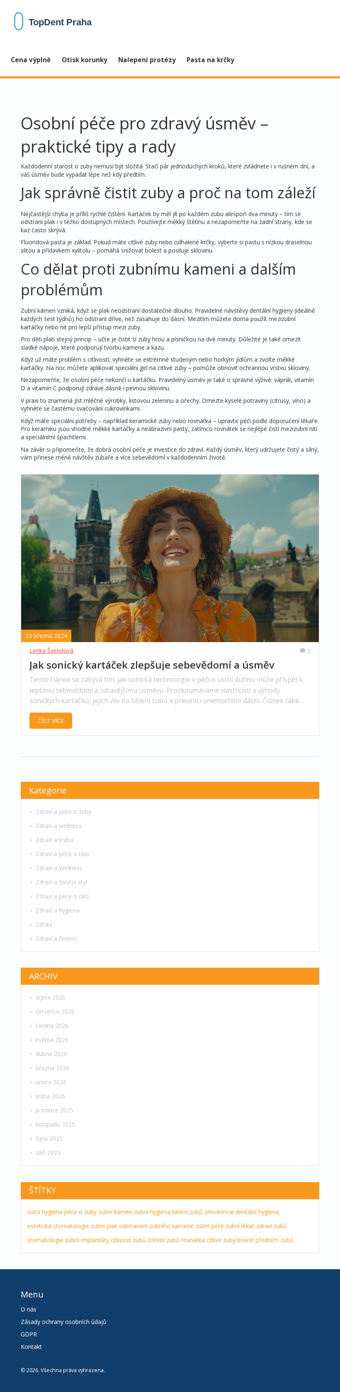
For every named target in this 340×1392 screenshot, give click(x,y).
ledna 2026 (50, 1096)
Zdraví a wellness (59, 826)
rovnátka (193, 1240)
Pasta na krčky (210, 60)
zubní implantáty (87, 1240)
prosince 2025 (54, 1110)
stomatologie (45, 1240)
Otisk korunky (84, 60)
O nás (28, 1309)
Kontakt (31, 1347)
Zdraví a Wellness (59, 868)
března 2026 (52, 1068)
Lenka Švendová (51, 651)
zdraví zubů (271, 1226)
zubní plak (104, 1226)
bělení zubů (187, 1212)
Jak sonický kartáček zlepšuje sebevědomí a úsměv (151, 664)
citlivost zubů (128, 1240)
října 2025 (49, 1138)
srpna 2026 (51, 997)
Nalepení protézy (147, 60)
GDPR (29, 1334)
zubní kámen (115, 1212)
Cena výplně (31, 60)
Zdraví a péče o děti (62, 896)
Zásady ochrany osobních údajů (64, 1322)
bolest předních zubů (265, 1240)
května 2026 (52, 1040)
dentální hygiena (257, 1212)
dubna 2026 (51, 1054)
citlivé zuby (221, 1240)
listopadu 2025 (55, 1124)
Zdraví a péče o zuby (63, 811)
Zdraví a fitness (56, 938)
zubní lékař (240, 1226)
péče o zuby (80, 1212)
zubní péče (209, 1226)
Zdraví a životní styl (61, 882)
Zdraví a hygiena (58, 910)
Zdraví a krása (54, 840)
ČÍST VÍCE (51, 721)
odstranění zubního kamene (156, 1226)
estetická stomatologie (58, 1226)
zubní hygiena (152, 1212)
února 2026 (51, 1082)
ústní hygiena (45, 1212)
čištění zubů (164, 1240)
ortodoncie (219, 1212)
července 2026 (55, 1011)
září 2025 (48, 1152)
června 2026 (52, 1025)
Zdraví (44, 924)
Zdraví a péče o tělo (62, 854)
